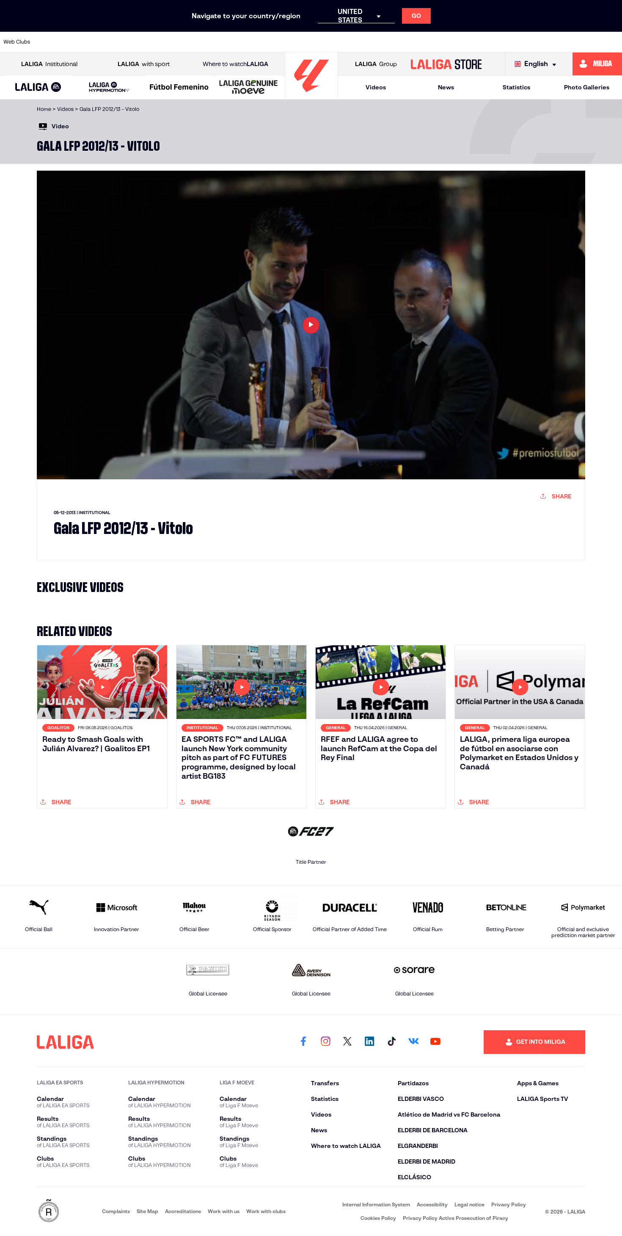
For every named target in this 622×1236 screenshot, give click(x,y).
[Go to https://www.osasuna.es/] (112, 42)
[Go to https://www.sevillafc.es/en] (553, 42)
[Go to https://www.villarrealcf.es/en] (612, 42)
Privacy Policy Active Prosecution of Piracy (455, 1218)
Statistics (516, 87)
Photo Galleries (586, 87)
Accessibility (432, 1204)
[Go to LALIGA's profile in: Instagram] (325, 1042)
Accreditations (183, 1211)
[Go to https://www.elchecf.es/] (200, 42)
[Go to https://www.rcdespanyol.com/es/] (435, 42)
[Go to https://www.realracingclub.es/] (347, 42)
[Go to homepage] (311, 95)
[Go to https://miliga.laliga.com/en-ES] (597, 64)
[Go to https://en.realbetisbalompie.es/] (465, 42)
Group (376, 64)
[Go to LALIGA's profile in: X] (347, 1042)
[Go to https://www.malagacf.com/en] (318, 42)
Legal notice (469, 1204)
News (446, 87)
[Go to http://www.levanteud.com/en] (288, 42)
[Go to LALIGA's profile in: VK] (413, 1042)
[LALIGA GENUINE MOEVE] (249, 87)
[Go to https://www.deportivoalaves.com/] (171, 42)
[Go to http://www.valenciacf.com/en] (582, 42)
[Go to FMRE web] (49, 1211)
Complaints (116, 1211)
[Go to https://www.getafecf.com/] (259, 42)
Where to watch (235, 64)
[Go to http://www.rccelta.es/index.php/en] (141, 42)
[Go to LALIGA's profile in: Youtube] (435, 1042)
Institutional (49, 64)
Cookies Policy (378, 1218)
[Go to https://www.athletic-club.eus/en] (53, 42)
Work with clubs (266, 1211)
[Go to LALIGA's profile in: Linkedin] (369, 1042)
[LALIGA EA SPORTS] (38, 87)
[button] (38, 87)
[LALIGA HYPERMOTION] (109, 87)
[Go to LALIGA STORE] (446, 64)
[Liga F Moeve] (179, 87)
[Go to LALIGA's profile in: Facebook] (303, 1042)
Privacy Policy (508, 1204)
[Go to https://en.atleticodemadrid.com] (82, 42)
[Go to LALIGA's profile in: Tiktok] (391, 1042)
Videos (376, 87)
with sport (144, 64)
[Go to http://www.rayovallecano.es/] (377, 42)
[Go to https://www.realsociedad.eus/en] (523, 42)
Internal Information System (376, 1204)
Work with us (223, 1211)
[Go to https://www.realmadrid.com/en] (494, 42)
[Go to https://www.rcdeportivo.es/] (406, 42)
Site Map (147, 1211)
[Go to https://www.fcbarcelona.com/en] (229, 42)
